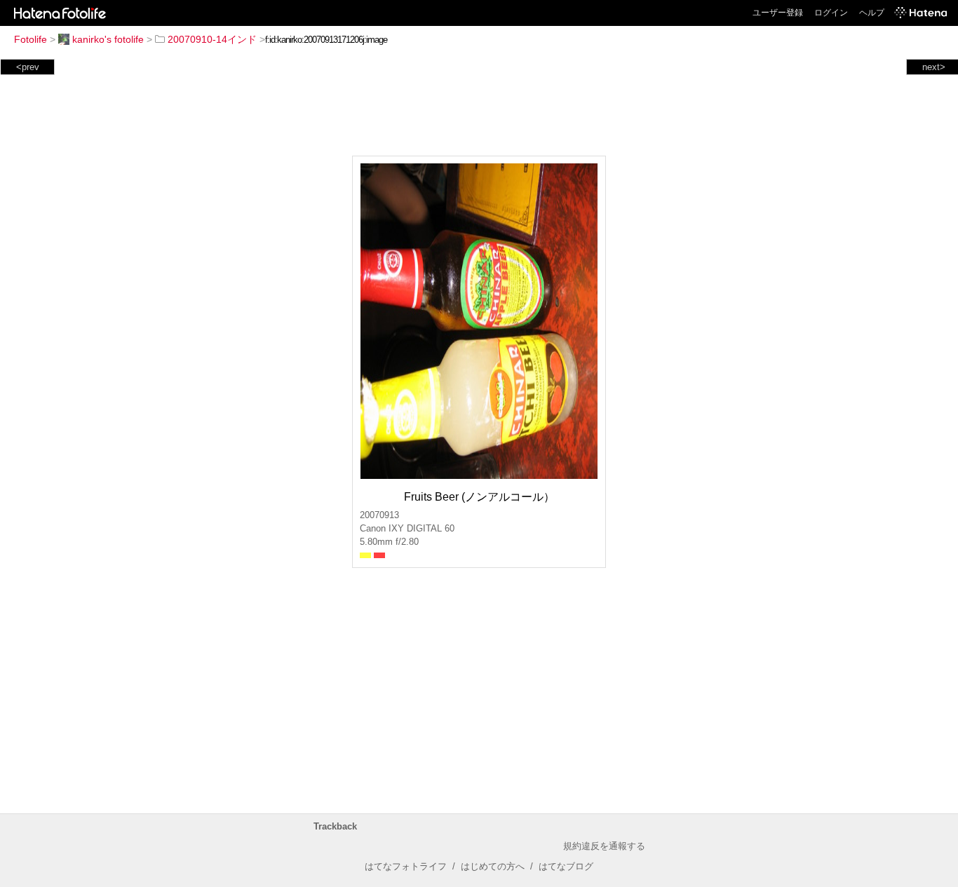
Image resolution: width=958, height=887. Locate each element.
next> (933, 67)
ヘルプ (871, 13)
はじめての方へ (493, 866)
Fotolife (30, 39)
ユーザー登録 (778, 13)
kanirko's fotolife (108, 39)
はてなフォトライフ (406, 866)
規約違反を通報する (604, 846)
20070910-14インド (212, 39)
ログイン (831, 13)
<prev (27, 67)
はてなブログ (566, 866)
